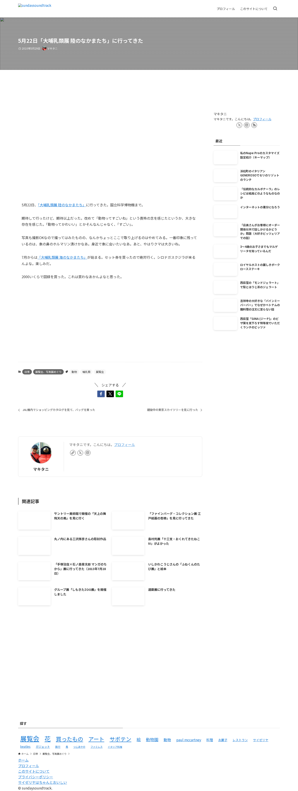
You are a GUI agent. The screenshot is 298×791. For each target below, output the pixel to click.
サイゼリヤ (260, 740)
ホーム (23, 760)
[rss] (254, 125)
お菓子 (222, 740)
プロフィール (124, 444)
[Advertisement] (110, 324)
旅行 (57, 746)
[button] (101, 394)
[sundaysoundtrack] (34, 8)
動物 (74, 372)
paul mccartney (188, 739)
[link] (73, 453)
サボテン (120, 739)
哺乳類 (86, 372)
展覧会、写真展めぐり (48, 372)
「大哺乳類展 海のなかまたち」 (62, 257)
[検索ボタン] (275, 8)
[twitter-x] (80, 453)
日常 (27, 372)
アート (96, 739)
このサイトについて (34, 771)
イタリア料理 (115, 746)
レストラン (240, 740)
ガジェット (43, 746)
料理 (209, 740)
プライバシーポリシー (35, 776)
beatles (25, 746)
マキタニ (41, 469)
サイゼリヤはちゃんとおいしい (42, 782)
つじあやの (79, 746)
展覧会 (100, 372)
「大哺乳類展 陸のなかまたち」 (62, 204)
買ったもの (69, 739)
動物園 (152, 739)
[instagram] (88, 453)
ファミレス (97, 746)
